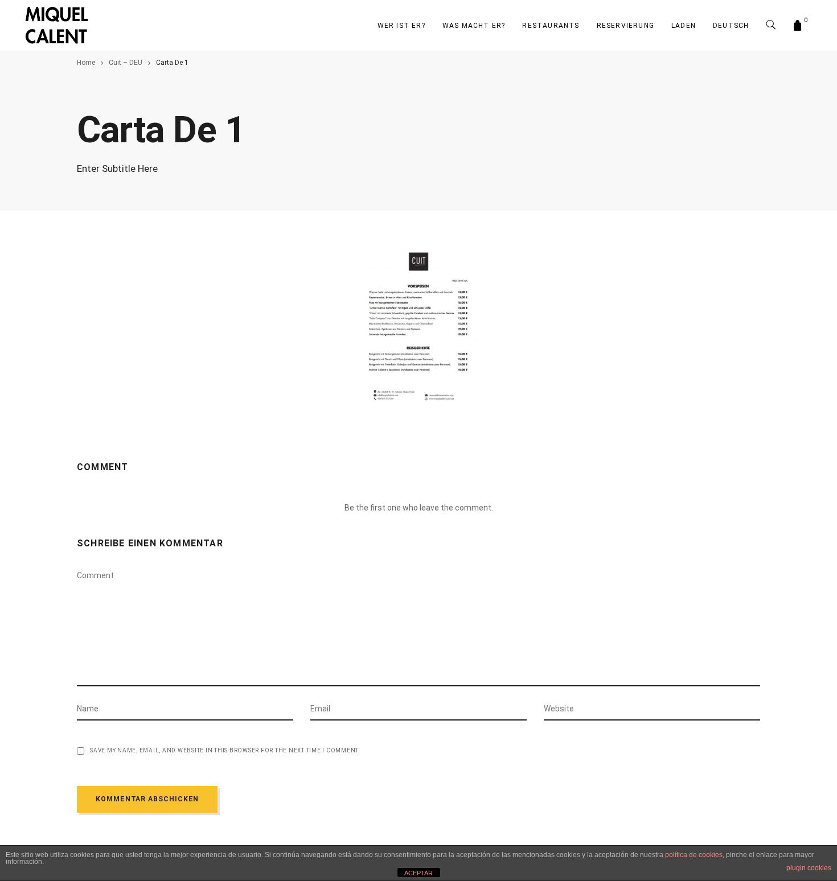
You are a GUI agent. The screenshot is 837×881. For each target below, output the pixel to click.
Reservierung (625, 26)
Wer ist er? (401, 26)
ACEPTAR (418, 873)
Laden (683, 26)
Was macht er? (474, 26)
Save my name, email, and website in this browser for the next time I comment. (225, 751)
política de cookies (694, 855)
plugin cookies (808, 868)
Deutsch (731, 26)
